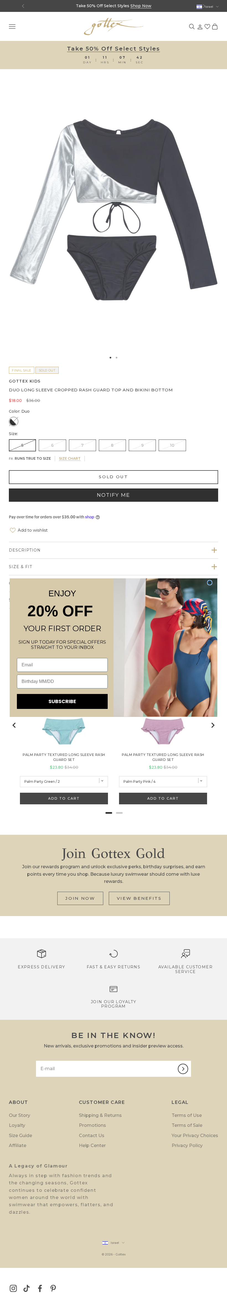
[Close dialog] (210, 583)
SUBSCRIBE (62, 701)
